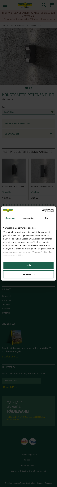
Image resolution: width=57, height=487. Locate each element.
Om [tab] (46, 218)
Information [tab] (28, 218)
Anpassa (27, 274)
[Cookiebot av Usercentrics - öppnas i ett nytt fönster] (42, 210)
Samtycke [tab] (10, 218)
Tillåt (28, 265)
